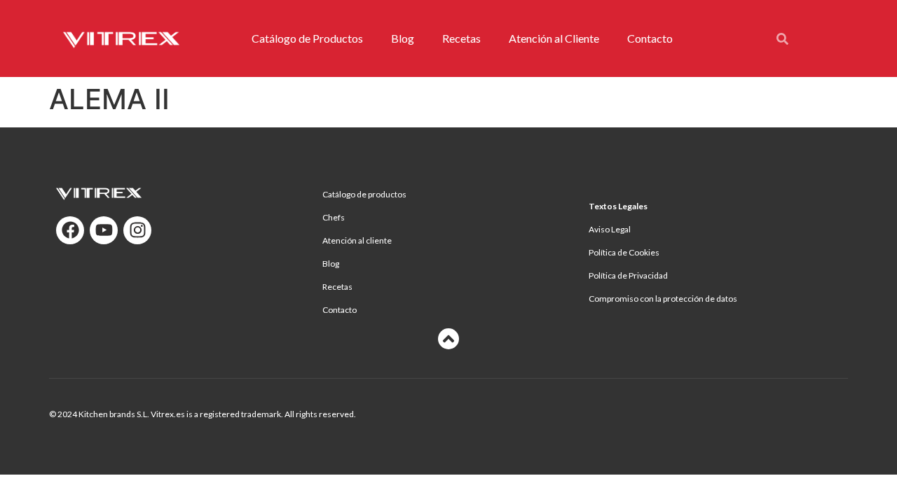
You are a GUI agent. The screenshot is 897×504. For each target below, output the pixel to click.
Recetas (461, 38)
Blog (402, 38)
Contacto (650, 38)
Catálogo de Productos (307, 38)
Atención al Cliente (554, 38)
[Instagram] (137, 230)
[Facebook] (70, 230)
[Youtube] (104, 230)
